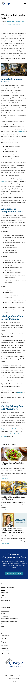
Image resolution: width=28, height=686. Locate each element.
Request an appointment (8, 429)
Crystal (3, 590)
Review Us (4, 645)
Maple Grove (13, 434)
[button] (25, 3)
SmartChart (4, 616)
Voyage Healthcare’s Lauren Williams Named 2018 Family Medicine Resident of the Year (12, 530)
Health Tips (20, 21)
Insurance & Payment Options (9, 621)
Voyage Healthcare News (14, 24)
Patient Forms (5, 611)
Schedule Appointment (14, 573)
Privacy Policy (14, 681)
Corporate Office (5, 600)
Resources (4, 624)
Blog (2, 626)
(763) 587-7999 (5, 650)
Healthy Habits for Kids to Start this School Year (13, 498)
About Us (4, 639)
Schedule (4, 634)
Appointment (5, 635)
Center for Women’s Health (8, 587)
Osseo (19, 434)
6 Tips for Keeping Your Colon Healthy (12, 464)
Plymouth (4, 436)
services (19, 392)
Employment (5, 642)
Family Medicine (12, 21)
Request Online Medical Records (9, 618)
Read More (4, 478)
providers (21, 131)
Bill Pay (3, 613)
